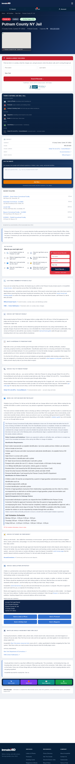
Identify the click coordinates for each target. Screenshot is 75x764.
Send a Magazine (54, 622)
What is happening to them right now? (14, 258)
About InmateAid (65, 753)
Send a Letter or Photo (20, 616)
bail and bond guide (45, 331)
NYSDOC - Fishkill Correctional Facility (14, 217)
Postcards (29, 756)
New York (17, 13)
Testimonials (64, 759)
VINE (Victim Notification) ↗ (12, 654)
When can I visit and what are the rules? (14, 263)
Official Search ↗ (66, 155)
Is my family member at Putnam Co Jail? (14, 253)
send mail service (16, 585)
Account (63, 9)
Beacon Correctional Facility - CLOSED (14, 212)
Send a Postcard (54, 616)
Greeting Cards (30, 759)
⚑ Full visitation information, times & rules (15, 527)
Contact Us (63, 756)
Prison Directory (47, 753)
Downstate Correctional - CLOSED (13, 201)
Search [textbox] (13, 9)
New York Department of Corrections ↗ (15, 651)
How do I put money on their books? (37, 263)
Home (3, 13)
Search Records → (37, 79)
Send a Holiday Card (20, 622)
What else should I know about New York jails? (37, 268)
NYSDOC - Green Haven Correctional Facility (16, 196)
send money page (58, 551)
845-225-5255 (54, 29)
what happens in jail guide (54, 358)
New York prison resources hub (20, 643)
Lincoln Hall (6, 207)
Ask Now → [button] (37, 182)
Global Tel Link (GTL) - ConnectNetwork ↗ (60, 148)
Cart (38, 9)
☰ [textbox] (72, 3)
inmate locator (8, 288)
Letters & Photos (31, 753)
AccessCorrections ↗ (65, 152)
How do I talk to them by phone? (37, 258)
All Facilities (10, 13)
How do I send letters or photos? (14, 268)
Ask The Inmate (47, 756)
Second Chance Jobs (49, 759)
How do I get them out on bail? (37, 253)
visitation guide (55, 417)
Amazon (55, 593)
